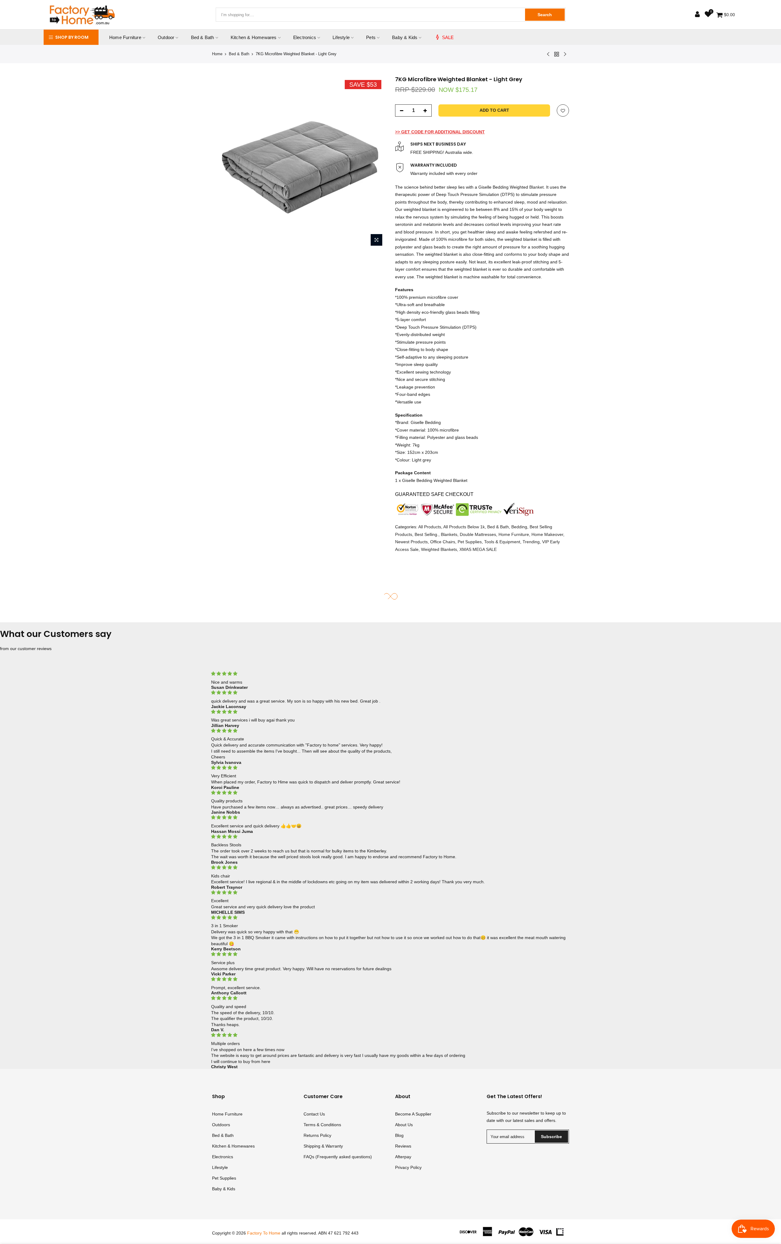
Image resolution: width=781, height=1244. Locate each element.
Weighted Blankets (439, 549)
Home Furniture (125, 37)
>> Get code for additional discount (440, 131)
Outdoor (166, 37)
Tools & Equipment (502, 542)
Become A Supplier (413, 1114)
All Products (429, 527)
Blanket (536, 187)
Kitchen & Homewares (254, 37)
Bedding (519, 527)
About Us (404, 1124)
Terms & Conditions (322, 1124)
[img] (390, 674)
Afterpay (403, 1156)
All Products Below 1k (464, 527)
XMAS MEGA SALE (478, 549)
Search (545, 14)
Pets (371, 37)
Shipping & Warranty (323, 1146)
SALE (448, 37)
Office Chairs (442, 542)
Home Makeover (547, 534)
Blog (399, 1135)
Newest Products (411, 542)
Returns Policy (317, 1135)
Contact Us (314, 1114)
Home (217, 54)
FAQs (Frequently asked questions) (338, 1156)
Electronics (304, 37)
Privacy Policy (408, 1167)
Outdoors (221, 1124)
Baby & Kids (404, 37)
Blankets (449, 534)
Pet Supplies (470, 542)
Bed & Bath (202, 37)
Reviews (403, 1146)
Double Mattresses (478, 534)
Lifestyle (341, 37)
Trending (531, 542)
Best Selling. (426, 534)
